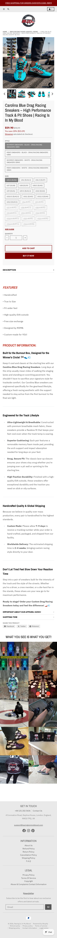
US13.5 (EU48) (28, 224)
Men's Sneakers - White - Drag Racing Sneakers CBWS (27, 169)
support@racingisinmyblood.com (28, 825)
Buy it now (28, 256)
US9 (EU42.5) (12, 213)
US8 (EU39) (24, 185)
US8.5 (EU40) (38, 185)
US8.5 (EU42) (40, 207)
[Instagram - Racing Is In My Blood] (28, 830)
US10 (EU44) (40, 213)
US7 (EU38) (11, 185)
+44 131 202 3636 (22, 811)
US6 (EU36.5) (26, 180)
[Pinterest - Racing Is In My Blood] (33, 830)
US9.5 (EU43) (26, 213)
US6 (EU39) (26, 202)
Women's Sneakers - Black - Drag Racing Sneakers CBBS (24, 146)
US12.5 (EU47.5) (13, 224)
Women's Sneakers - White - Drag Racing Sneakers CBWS (24, 161)
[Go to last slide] (5, 94)
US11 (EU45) (28, 218)
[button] (11, 94)
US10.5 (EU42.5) (13, 196)
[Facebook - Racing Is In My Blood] (24, 830)
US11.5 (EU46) (42, 218)
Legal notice (43, 928)
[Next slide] (52, 94)
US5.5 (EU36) (12, 180)
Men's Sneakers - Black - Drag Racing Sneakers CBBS (27, 153)
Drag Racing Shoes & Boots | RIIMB (24, 32)
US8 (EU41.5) (26, 207)
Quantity (9, 234)
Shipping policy (14, 928)
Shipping (9, 134)
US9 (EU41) (11, 191)
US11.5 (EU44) (42, 196)
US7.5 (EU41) (12, 207)
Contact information (29, 928)
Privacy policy (28, 926)
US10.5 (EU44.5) (13, 218)
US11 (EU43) (28, 196)
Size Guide (9, 229)
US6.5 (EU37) (40, 180)
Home (5, 32)
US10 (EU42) (40, 191)
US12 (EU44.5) (12, 202)
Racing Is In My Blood (22, 924)
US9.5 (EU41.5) (25, 191)
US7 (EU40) (39, 202)
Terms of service (41, 926)
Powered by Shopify (40, 924)
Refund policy (15, 926)
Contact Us (37, 811)
